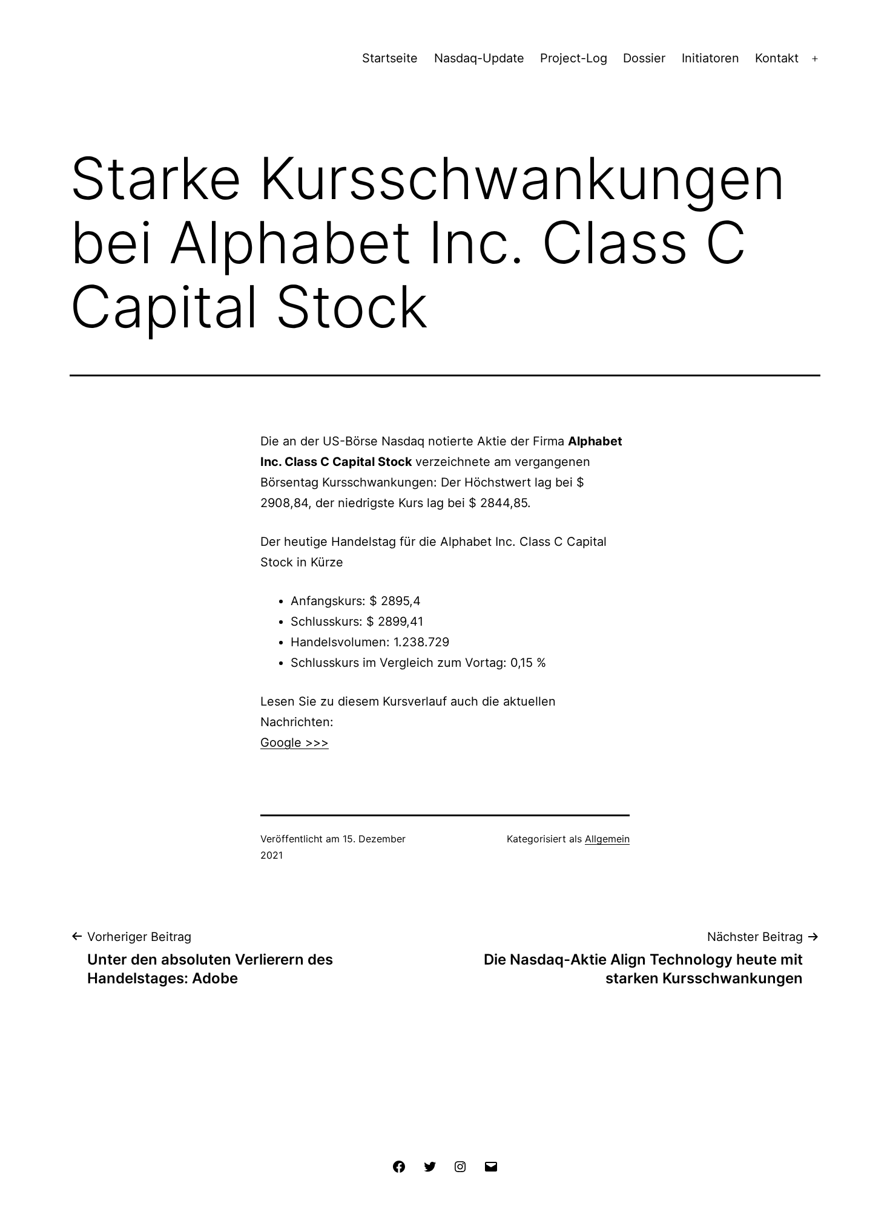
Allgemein (607, 839)
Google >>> (294, 742)
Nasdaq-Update (479, 58)
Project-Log (573, 58)
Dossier (644, 58)
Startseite (390, 58)
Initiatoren (710, 58)
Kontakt (777, 58)
